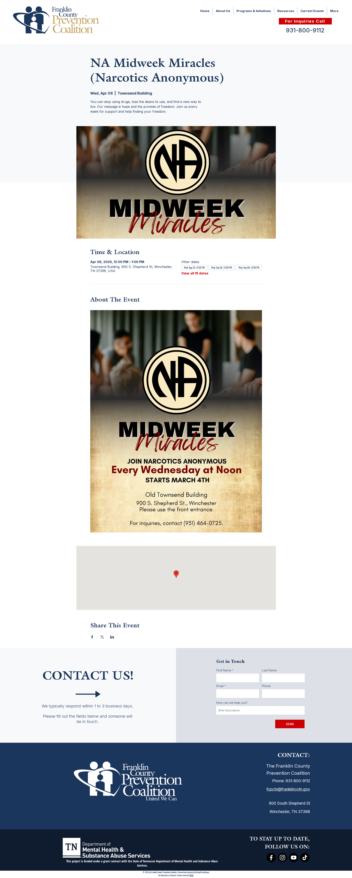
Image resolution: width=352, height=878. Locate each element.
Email (219, 685)
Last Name (269, 670)
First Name (223, 670)
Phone (266, 685)
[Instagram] (282, 857)
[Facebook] (271, 857)
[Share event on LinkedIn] (112, 637)
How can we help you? (232, 702)
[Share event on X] (102, 637)
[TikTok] (304, 857)
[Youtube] (293, 857)
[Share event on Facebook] (92, 637)
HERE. (191, 875)
